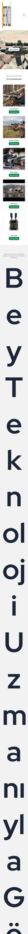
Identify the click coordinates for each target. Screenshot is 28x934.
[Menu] (24, 15)
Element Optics (14, 49)
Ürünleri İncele (14, 112)
